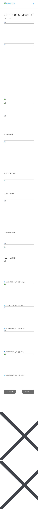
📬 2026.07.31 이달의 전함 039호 (14, 282)
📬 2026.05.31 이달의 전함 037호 (14, 328)
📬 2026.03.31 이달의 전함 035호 (14, 375)
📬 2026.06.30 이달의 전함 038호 (14, 305)
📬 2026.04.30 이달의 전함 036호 (14, 352)
